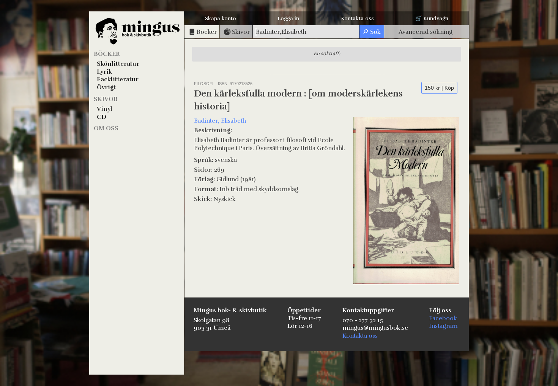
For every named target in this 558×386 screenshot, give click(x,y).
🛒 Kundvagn (431, 18)
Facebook (443, 318)
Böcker (107, 54)
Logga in (288, 18)
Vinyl (104, 109)
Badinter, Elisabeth (220, 121)
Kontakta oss (357, 18)
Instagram (443, 326)
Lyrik (104, 72)
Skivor (106, 99)
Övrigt (106, 87)
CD (101, 117)
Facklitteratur (118, 79)
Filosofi (203, 83)
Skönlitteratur (118, 64)
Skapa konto (220, 18)
